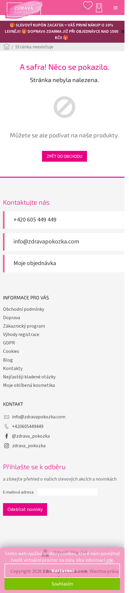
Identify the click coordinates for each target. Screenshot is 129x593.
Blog (8, 360)
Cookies (11, 351)
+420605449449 (28, 426)
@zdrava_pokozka (31, 436)
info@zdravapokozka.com (46, 242)
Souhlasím (62, 584)
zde (109, 560)
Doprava (11, 317)
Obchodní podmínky (23, 309)
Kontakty (12, 368)
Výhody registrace (21, 334)
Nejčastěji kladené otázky (29, 377)
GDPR (9, 343)
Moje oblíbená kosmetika (29, 385)
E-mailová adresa (18, 492)
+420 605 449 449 (35, 220)
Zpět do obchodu (64, 156)
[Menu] (116, 8)
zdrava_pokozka (29, 445)
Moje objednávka (35, 263)
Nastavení (62, 570)
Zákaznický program (24, 326)
